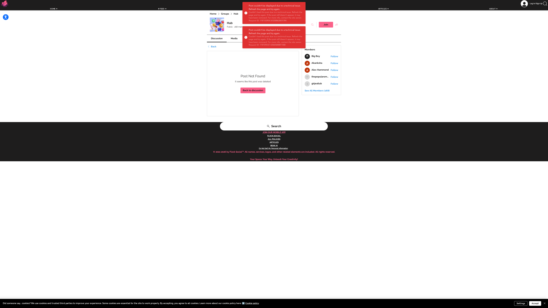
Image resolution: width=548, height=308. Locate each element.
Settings (521, 303)
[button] (545, 4)
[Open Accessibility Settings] (6, 17)
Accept (535, 303)
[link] (217, 38)
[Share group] (336, 24)
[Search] (341, 7)
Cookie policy (252, 303)
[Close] (544, 303)
